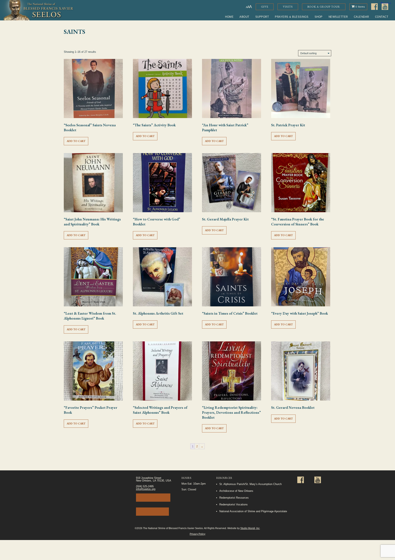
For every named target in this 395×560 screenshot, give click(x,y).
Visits (288, 6)
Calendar (361, 16)
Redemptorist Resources (234, 497)
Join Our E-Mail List (153, 497)
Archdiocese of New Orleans (236, 490)
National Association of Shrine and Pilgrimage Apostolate (253, 511)
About (244, 16)
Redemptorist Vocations (233, 504)
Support (262, 16)
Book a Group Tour (323, 6)
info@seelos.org (145, 489)
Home (229, 16)
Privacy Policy (197, 534)
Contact (381, 16)
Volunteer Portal (152, 511)
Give (264, 6)
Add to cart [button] (76, 141)
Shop (319, 16)
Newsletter (338, 16)
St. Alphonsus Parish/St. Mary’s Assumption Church (250, 484)
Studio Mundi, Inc (250, 528)
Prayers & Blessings (292, 16)
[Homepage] (36, 10)
